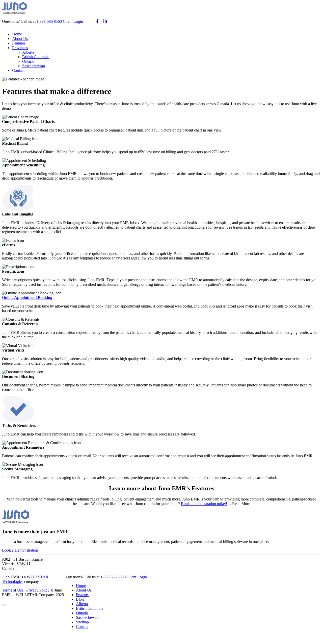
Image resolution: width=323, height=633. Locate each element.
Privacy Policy (38, 590)
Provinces (20, 48)
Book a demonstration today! (204, 503)
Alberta (28, 52)
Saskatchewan (33, 66)
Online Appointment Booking (27, 297)
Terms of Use (13, 590)
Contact (18, 70)
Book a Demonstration (20, 550)
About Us (20, 38)
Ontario (28, 61)
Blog (80, 599)
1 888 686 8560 (49, 21)
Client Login (73, 21)
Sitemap (82, 622)
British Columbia (35, 57)
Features (18, 43)
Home (17, 34)
